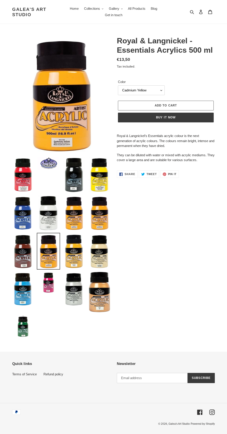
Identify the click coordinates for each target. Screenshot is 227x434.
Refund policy (53, 374)
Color (122, 82)
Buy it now (166, 117)
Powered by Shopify (203, 423)
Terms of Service (24, 374)
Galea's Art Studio (29, 12)
